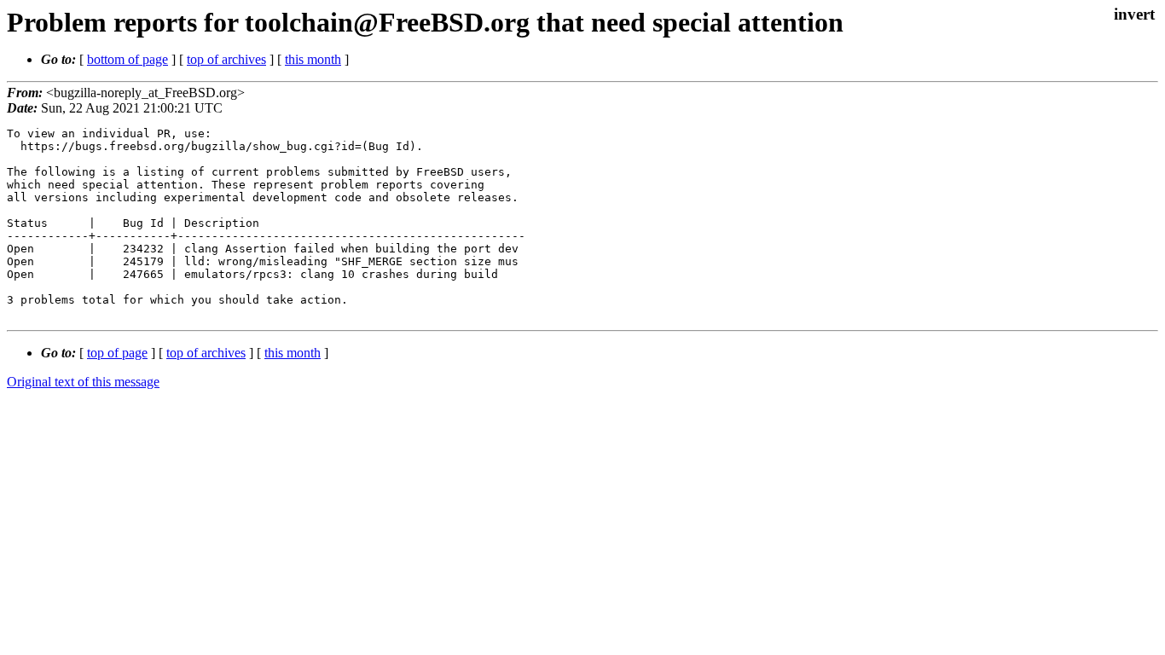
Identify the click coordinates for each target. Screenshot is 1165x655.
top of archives (226, 59)
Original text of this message (83, 381)
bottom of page (127, 59)
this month (313, 59)
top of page (117, 352)
